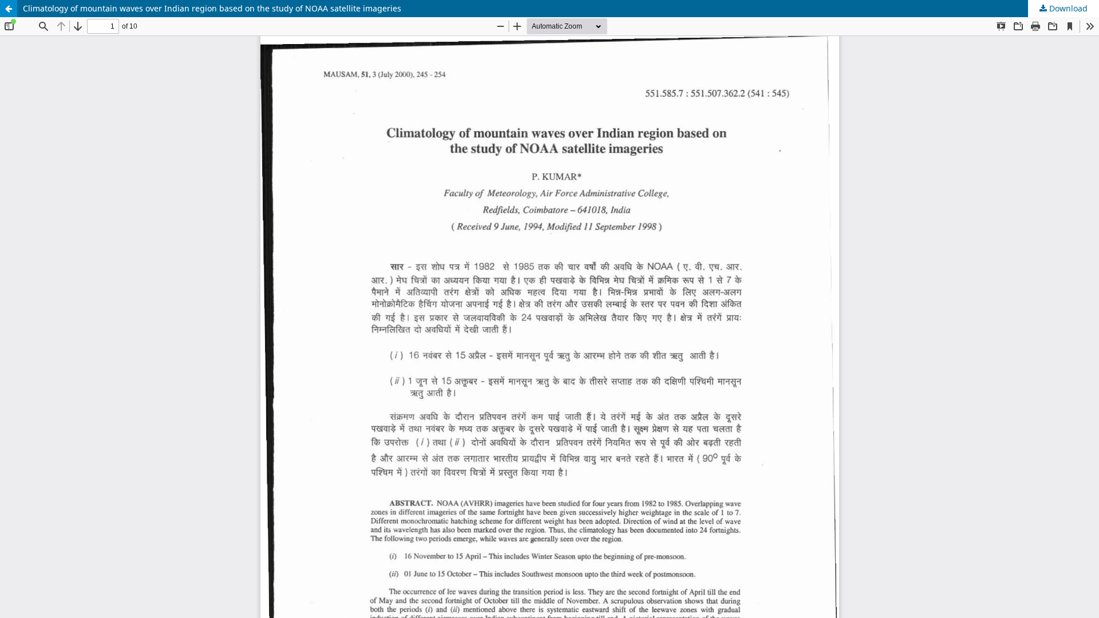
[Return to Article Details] (8, 8)
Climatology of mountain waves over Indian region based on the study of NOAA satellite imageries (212, 8)
